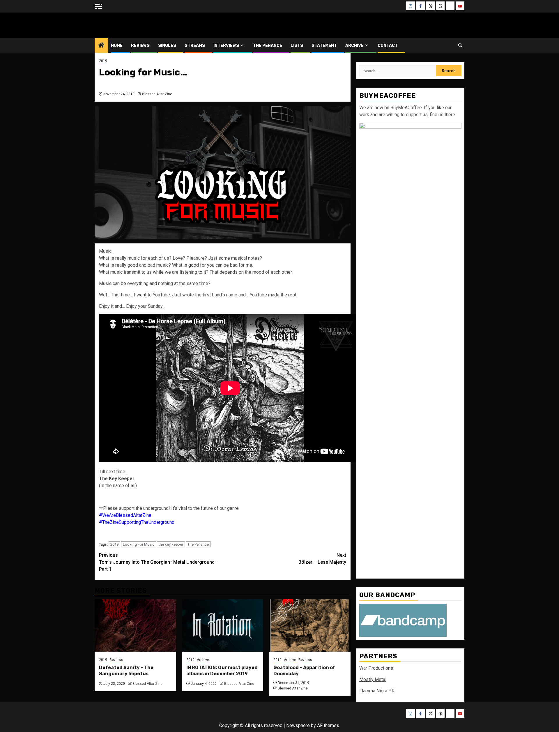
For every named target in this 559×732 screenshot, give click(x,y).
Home (117, 45)
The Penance (267, 45)
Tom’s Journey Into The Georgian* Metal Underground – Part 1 (159, 562)
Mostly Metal (372, 679)
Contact (388, 45)
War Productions (376, 668)
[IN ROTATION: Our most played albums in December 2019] (222, 625)
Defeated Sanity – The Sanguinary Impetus (126, 670)
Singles (167, 45)
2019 (103, 61)
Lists (297, 45)
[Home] (101, 46)
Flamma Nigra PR (377, 691)
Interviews (226, 45)
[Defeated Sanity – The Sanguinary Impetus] (135, 625)
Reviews (140, 45)
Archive (354, 45)
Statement (324, 45)
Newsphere (298, 725)
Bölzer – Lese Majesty (322, 558)
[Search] (460, 45)
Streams (195, 45)
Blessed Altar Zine (133, 25)
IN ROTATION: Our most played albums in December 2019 (222, 670)
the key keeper (171, 544)
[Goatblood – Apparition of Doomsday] (310, 625)
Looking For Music (138, 544)
